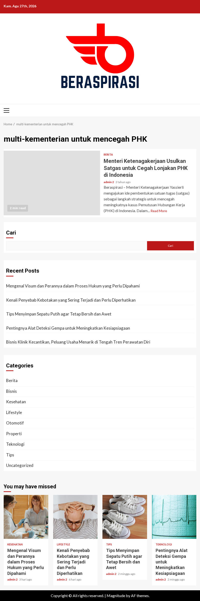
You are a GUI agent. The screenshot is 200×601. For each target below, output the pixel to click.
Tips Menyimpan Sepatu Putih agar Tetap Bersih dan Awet (58, 313)
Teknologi (15, 444)
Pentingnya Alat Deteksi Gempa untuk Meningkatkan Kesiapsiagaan (68, 328)
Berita (108, 154)
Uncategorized (19, 465)
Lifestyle (14, 412)
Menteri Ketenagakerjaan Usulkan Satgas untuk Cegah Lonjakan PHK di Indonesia (52, 183)
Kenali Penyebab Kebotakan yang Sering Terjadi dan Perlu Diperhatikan (71, 300)
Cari (11, 233)
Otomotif (15, 422)
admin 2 (109, 182)
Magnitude (116, 595)
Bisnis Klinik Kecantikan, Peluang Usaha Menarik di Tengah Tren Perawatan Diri (78, 342)
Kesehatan (16, 401)
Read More (158, 211)
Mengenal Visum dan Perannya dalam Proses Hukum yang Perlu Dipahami (73, 285)
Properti (14, 433)
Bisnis (11, 391)
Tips (10, 454)
